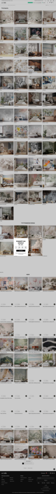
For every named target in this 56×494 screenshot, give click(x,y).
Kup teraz (21, 250)
